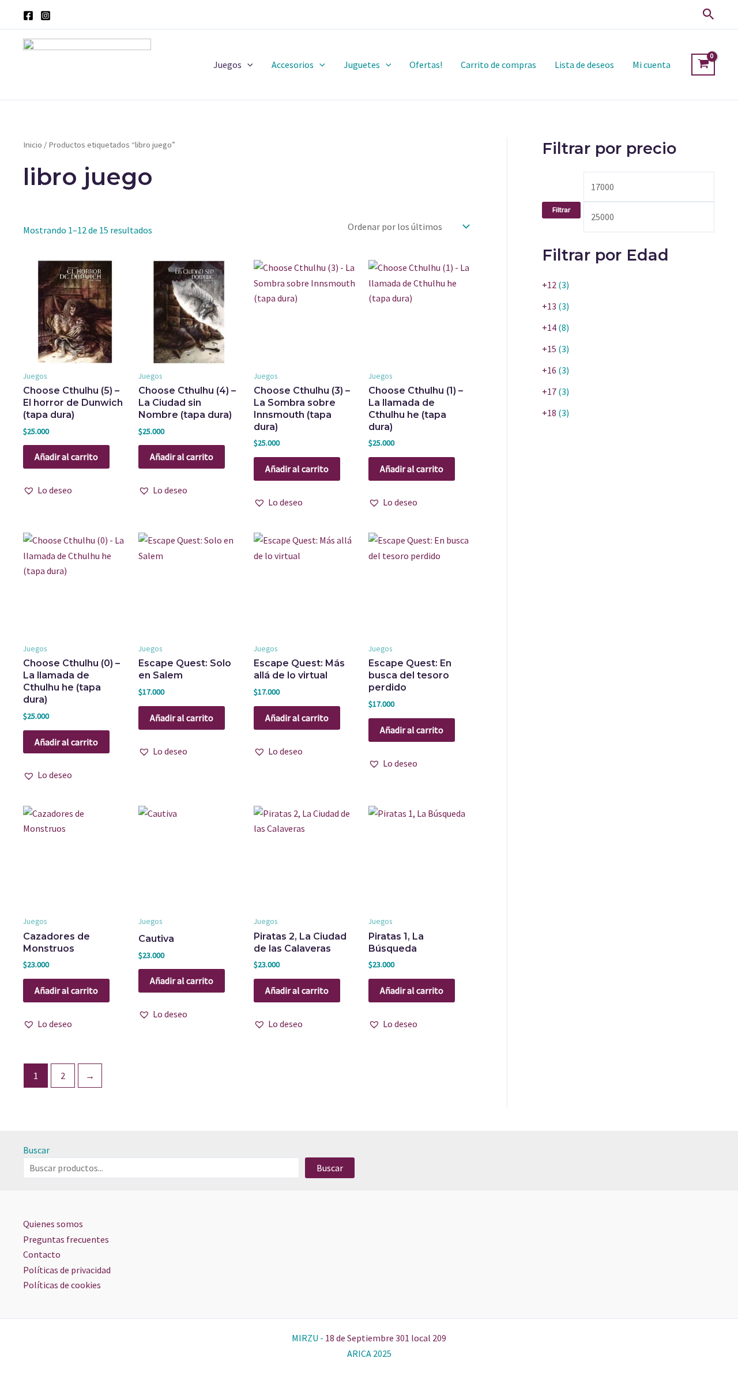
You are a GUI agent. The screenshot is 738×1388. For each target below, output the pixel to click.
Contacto (42, 1254)
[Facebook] (28, 15)
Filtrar (561, 209)
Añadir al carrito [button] (66, 456)
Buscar (36, 1150)
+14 (549, 327)
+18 (549, 412)
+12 (549, 285)
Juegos (227, 64)
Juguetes (362, 64)
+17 (549, 391)
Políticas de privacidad (67, 1270)
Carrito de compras (498, 64)
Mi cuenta (651, 64)
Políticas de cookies (62, 1285)
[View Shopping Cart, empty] (703, 65)
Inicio (32, 144)
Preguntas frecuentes (66, 1239)
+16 (549, 370)
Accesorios (293, 64)
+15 (549, 348)
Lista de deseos (584, 64)
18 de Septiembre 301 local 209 (385, 1338)
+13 (549, 306)
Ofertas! (425, 64)
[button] (708, 15)
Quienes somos (53, 1223)
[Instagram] (45, 15)
